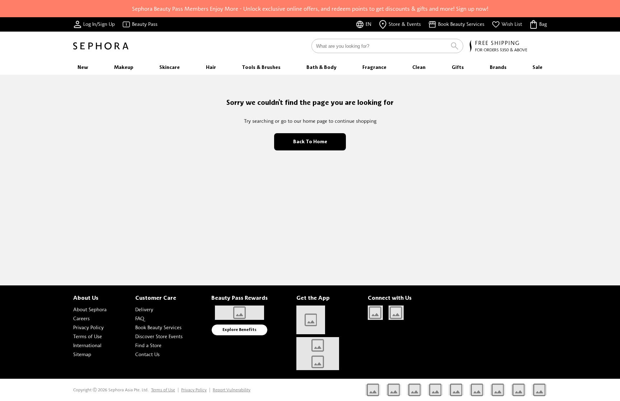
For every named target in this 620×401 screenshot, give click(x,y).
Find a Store (148, 345)
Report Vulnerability (231, 389)
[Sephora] (100, 46)
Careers (81, 318)
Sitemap (82, 354)
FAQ (139, 318)
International (87, 345)
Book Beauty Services (158, 327)
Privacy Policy (88, 327)
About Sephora (90, 309)
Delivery (144, 309)
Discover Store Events (159, 336)
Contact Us (147, 354)
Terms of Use (87, 336)
